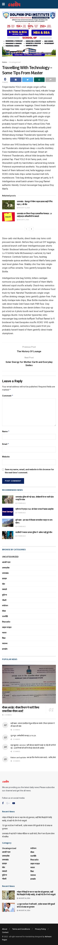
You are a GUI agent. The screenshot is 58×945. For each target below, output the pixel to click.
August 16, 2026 (24, 208)
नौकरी (4, 600)
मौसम (4, 611)
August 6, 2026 (23, 219)
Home (4, 62)
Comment (7, 395)
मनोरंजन (5, 605)
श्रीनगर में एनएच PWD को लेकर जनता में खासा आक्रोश (34, 509)
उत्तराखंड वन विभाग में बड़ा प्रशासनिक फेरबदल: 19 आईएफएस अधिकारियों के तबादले (34, 215)
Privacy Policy (40, 929)
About (4, 929)
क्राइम (4, 578)
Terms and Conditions (21, 929)
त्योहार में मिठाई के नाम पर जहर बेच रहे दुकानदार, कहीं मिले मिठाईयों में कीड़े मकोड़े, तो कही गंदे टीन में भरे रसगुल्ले (36, 893)
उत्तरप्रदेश (5, 568)
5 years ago (21, 536)
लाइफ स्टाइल (6, 627)
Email (5, 444)
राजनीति (5, 616)
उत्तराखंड (5, 573)
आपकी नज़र (6, 562)
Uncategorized (15, 62)
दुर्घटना (4, 595)
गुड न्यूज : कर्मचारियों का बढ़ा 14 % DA (23, 735)
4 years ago (21, 526)
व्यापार (4, 633)
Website (6, 457)
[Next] (31, 229)
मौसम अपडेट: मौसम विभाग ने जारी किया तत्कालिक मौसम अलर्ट (20, 709)
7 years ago (21, 513)
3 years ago (21, 503)
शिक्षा (3, 638)
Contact (5, 932)
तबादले (4, 589)
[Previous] (26, 229)
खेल (3, 584)
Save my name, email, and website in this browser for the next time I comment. (29, 471)
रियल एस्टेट (6, 622)
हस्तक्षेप (4, 649)
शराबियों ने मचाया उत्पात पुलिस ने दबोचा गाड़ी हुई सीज (33, 532)
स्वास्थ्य (4, 643)
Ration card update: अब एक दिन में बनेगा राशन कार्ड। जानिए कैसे (33, 757)
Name (5, 431)
